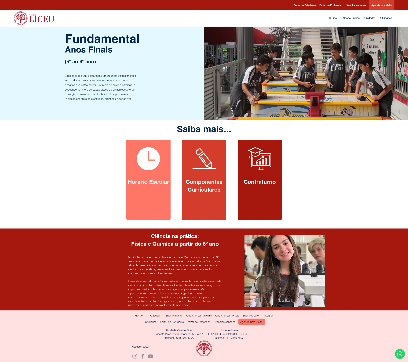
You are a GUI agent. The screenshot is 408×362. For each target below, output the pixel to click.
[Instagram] (135, 356)
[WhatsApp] (400, 354)
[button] (351, 18)
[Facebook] (142, 356)
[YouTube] (150, 356)
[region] (148, 180)
